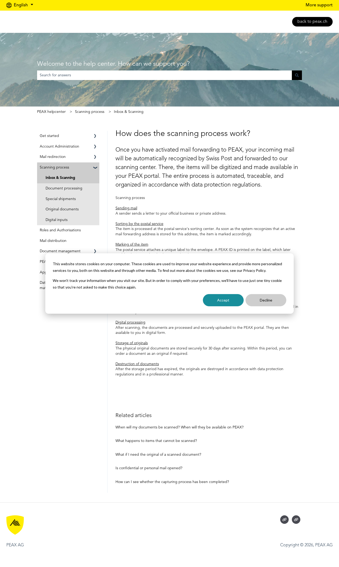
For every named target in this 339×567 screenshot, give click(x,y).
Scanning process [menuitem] (54, 167)
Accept (223, 300)
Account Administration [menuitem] (59, 146)
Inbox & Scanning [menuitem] (60, 178)
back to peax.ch (312, 22)
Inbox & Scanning (129, 112)
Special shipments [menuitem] (61, 199)
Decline (266, 300)
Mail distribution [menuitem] (53, 241)
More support (319, 5)
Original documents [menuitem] (62, 209)
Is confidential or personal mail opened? (148, 468)
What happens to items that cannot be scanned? (156, 441)
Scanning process (89, 112)
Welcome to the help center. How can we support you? (113, 64)
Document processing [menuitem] (64, 188)
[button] (95, 136)
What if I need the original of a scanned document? (158, 455)
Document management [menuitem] (60, 251)
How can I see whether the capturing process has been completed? (172, 482)
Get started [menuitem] (49, 136)
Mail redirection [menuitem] (53, 157)
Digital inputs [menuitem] (57, 220)
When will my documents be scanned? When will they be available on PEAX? (179, 427)
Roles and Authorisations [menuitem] (60, 230)
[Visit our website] (284, 519)
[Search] (297, 75)
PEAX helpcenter (51, 112)
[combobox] (164, 75)
